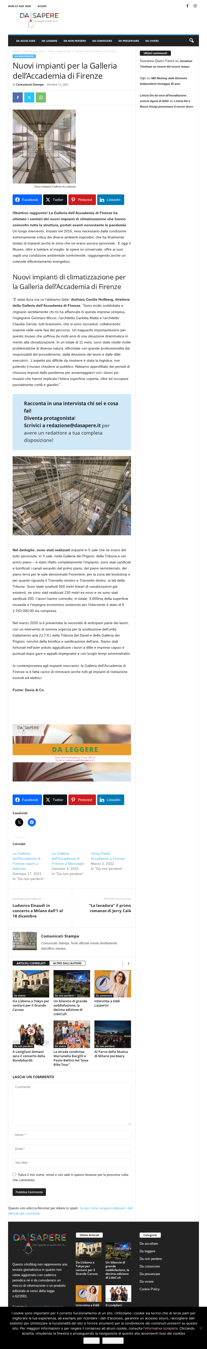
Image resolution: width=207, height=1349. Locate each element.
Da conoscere (102, 41)
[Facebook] (187, 6)
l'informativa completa (160, 1328)
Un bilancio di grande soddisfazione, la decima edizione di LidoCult (70, 1007)
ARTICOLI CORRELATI (31, 963)
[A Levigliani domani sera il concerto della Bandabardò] (31, 1034)
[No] (200, 1328)
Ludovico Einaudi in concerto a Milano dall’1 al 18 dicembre (38, 910)
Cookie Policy (150, 1289)
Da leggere (49, 41)
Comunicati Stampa (30, 84)
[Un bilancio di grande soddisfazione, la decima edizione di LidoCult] (72, 983)
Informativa (113, 1341)
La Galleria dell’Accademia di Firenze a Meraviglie (68, 858)
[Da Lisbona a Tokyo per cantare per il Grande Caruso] (31, 983)
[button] (191, 40)
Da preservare (128, 41)
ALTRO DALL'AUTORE (67, 963)
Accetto (91, 1341)
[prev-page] (122, 963)
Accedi (42, 6)
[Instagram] (195, 6)
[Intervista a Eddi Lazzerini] (112, 983)
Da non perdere (75, 41)
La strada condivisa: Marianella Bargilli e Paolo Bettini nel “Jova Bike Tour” (71, 1058)
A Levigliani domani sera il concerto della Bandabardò (29, 1055)
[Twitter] (29, 97)
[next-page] (128, 963)
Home (16, 51)
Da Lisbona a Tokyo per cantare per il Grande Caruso (31, 1005)
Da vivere (152, 41)
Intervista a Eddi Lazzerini (107, 1003)
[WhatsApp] (41, 97)
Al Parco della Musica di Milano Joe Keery (111, 1053)
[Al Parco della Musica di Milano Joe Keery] (112, 1034)
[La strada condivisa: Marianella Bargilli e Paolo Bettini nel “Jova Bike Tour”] (72, 1034)
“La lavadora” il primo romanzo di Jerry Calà (110, 908)
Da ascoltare (25, 41)
